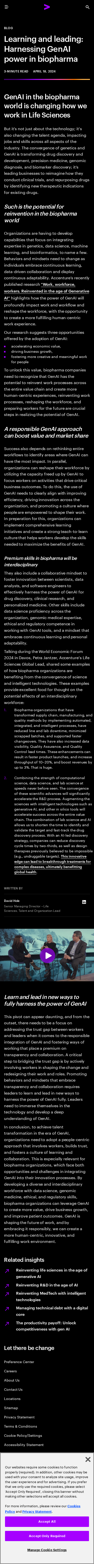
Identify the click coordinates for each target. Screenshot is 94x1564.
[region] (47, 1508)
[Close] (87, 1459)
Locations (12, 1398)
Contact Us (13, 1389)
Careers (10, 1370)
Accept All (47, 1521)
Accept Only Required (47, 1536)
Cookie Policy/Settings (23, 1435)
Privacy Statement (19, 1416)
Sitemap (11, 1407)
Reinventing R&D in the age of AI (47, 1284)
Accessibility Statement (24, 1444)
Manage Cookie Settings (47, 1550)
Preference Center (19, 1361)
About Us (11, 1380)
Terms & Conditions (20, 1426)
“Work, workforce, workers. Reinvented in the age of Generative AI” (46, 290)
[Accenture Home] (47, 7)
